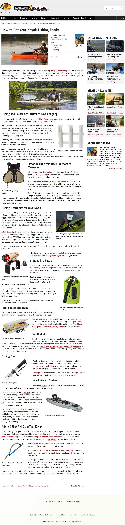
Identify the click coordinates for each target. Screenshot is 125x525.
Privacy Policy (73, 515)
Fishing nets (38, 373)
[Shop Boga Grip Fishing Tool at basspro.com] (16, 370)
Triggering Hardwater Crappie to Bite (95, 78)
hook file (49, 366)
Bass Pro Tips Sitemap (87, 515)
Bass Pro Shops (93, 112)
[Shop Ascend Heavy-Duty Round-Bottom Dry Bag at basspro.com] (72, 291)
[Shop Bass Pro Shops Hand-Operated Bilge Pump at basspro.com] (13, 451)
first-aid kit (39, 443)
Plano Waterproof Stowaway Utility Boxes (57, 325)
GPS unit (14, 215)
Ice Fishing (112, 60)
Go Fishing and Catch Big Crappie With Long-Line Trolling (95, 58)
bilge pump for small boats (47, 436)
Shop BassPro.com (5, 12)
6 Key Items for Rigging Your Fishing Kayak (94, 131)
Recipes (66, 18)
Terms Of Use (61, 515)
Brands (84, 18)
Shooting (23, 18)
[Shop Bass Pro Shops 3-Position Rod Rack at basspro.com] (70, 137)
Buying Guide (17, 486)
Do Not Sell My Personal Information (42, 515)
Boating (13, 18)
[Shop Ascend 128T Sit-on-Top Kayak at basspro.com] (64, 402)
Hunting (34, 18)
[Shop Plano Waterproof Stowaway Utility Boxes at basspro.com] (15, 327)
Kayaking (32, 23)
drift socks (26, 392)
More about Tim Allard (115, 168)
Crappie (92, 60)
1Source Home (5, 23)
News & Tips (16, 23)
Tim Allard (61, 35)
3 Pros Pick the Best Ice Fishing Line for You (114, 56)
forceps (36, 366)
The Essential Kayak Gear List (96, 108)
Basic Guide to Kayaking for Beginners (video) (114, 131)
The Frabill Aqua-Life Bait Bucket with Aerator (60, 346)
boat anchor (44, 385)
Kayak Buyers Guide (114, 107)
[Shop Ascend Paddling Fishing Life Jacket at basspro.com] (13, 175)
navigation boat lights (56, 253)
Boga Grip (77, 373)
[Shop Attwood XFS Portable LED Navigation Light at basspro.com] (14, 263)
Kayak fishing (28, 486)
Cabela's (60, 502)
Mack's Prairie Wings (73, 502)
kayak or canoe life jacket (40, 172)
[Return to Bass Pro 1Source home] (32, 10)
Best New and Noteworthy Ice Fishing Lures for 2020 (113, 80)
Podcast (76, 18)
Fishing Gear (45, 486)
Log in (120, 18)
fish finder (7, 232)
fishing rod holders (52, 119)
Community (55, 18)
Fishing (4, 18)
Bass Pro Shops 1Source (95, 135)
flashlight (52, 439)
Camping (44, 18)
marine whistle (7, 436)
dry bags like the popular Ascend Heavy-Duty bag (55, 268)
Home (91, 18)
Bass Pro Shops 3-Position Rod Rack (17, 151)
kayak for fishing (59, 70)
